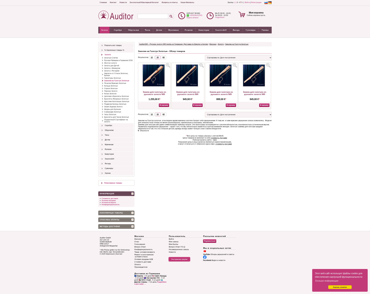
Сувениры (251, 30)
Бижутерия (204, 30)
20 (158, 57)
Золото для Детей (111, 66)
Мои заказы (173, 242)
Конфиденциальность (111, 204)
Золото (104, 30)
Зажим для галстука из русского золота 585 (154, 93)
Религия (189, 30)
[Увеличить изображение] (168, 65)
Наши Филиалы (187, 2)
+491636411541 (195, 15)
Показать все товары (113, 45)
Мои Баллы (173, 244)
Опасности (144, 131)
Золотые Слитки (111, 58)
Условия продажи (109, 200)
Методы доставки (110, 226)
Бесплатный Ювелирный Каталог (144, 2)
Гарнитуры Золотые (112, 78)
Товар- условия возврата (144, 252)
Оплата (137, 265)
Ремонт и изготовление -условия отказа (144, 256)
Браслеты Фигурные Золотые (116, 99)
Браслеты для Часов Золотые (116, 117)
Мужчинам (173, 30)
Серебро (118, 30)
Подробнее (219, 17)
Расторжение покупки (179, 259)
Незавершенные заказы (179, 249)
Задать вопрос (193, 18)
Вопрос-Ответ (140, 247)
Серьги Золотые (111, 88)
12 (152, 57)
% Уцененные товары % (114, 50)
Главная (103, 2)
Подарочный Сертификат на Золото (116, 121)
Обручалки (133, 30)
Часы (147, 30)
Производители (140, 267)
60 (164, 57)
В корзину (164, 105)
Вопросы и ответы (170, 2)
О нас (136, 242)
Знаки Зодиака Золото (113, 107)
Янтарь (236, 30)
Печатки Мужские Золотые (115, 83)
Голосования (139, 244)
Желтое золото (110, 63)
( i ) (235, 2)
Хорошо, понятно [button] (340, 287)
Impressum (110, 254)
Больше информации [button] (326, 281)
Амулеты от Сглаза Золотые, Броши (116, 74)
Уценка (265, 30)
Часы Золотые (110, 114)
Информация (107, 194)
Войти (247, 2)
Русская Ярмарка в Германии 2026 (118, 60)
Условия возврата (109, 202)
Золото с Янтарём (111, 71)
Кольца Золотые (111, 86)
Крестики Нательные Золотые (116, 101)
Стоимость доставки (110, 198)
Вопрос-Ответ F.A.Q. (177, 247)
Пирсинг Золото (110, 91)
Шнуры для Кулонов (112, 109)
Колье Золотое (110, 94)
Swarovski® (221, 30)
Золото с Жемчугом (112, 68)
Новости (123, 2)
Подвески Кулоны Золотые (115, 104)
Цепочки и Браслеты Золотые (116, 96)
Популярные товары (113, 183)
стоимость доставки (219, 138)
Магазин (212, 44)
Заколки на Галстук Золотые (116, 81)
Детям (159, 30)
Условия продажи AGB (143, 259)
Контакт (113, 2)
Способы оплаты (109, 220)
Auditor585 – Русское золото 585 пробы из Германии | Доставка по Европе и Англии (173, 44)
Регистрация (256, 2)
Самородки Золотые (112, 112)
